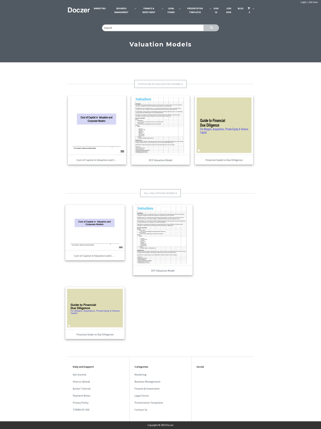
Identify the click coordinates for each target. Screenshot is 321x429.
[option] (97, 130)
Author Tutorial (82, 388)
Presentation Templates (195, 10)
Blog (240, 8)
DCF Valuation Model (160, 160)
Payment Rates (81, 395)
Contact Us (141, 409)
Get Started (79, 374)
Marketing (100, 8)
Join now (313, 2)
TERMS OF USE (81, 409)
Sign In (216, 10)
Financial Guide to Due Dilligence (224, 160)
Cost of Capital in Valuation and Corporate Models (105, 160)
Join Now (228, 10)
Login (303, 2)
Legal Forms (171, 10)
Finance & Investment (148, 10)
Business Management (121, 10)
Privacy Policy (80, 402)
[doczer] (79, 10)
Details (117, 122)
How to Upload (81, 381)
